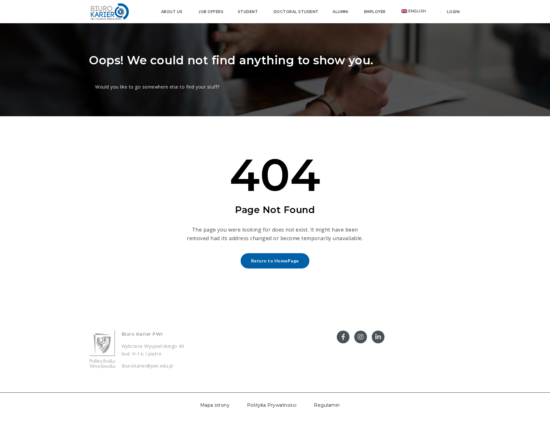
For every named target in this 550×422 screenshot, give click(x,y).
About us (172, 12)
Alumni (340, 12)
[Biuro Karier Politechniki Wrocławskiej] (109, 11)
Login (453, 12)
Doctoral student (296, 12)
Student (248, 12)
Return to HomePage (275, 260)
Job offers (210, 12)
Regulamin (327, 405)
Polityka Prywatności (272, 405)
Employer (375, 12)
